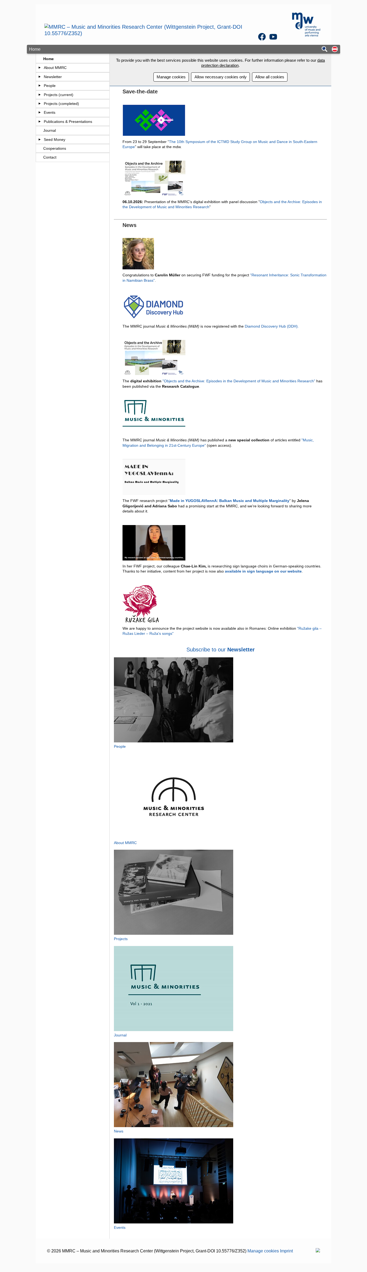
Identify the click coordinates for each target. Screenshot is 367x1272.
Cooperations (54, 148)
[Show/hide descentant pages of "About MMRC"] (39, 67)
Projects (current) (58, 95)
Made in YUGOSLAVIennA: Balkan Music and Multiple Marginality (229, 500)
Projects (121, 939)
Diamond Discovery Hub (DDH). (272, 326)
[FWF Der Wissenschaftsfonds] (318, 1251)
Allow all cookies (269, 77)
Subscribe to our (206, 650)
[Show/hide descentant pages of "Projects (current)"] (39, 94)
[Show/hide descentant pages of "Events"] (39, 112)
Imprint (286, 1251)
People (50, 85)
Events (49, 112)
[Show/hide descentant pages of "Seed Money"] (39, 139)
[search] (324, 49)
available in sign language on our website (263, 571)
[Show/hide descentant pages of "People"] (39, 85)
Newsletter (53, 77)
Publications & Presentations (68, 121)
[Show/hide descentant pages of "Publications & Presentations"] (39, 121)
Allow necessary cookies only (221, 77)
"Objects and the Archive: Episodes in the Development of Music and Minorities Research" (239, 381)
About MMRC (55, 67)
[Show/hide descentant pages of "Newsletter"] (39, 76)
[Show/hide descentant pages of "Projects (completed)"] (39, 103)
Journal (49, 130)
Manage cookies (171, 77)
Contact (49, 157)
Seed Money (54, 139)
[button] (334, 49)
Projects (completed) (61, 103)
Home (48, 59)
